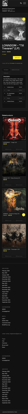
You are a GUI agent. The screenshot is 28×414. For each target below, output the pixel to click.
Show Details (19, 149)
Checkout (4, 343)
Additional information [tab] (16, 69)
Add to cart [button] (8, 149)
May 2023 (4, 283)
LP (6, 63)
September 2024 (6, 277)
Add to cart (17, 57)
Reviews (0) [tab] (6, 73)
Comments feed (6, 322)
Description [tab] (6, 69)
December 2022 (6, 287)
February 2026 (5, 270)
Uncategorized (5, 311)
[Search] (20, 3)
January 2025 (5, 275)
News (3, 347)
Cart (3, 341)
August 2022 (5, 291)
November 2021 (6, 300)
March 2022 (5, 298)
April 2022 (4, 295)
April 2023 (4, 285)
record (17, 63)
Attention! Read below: (8, 8)
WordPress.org (6, 324)
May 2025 (4, 272)
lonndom (13, 63)
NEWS (4, 309)
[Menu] (24, 3)
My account (5, 345)
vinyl (21, 63)
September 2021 (6, 302)
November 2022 (6, 289)
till (19, 63)
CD (10, 63)
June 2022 (4, 293)
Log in (3, 318)
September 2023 (6, 281)
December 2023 (6, 279)
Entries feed (5, 320)
